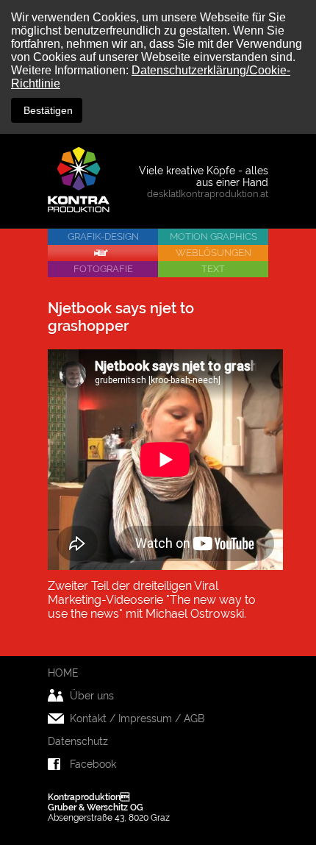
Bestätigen (47, 110)
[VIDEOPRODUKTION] (103, 253)
